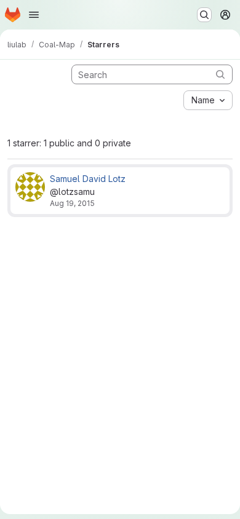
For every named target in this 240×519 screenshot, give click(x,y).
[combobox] (208, 100)
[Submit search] (220, 74)
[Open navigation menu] (34, 15)
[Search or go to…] (204, 14)
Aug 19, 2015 (72, 203)
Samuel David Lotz (88, 178)
